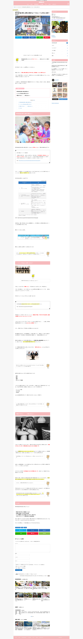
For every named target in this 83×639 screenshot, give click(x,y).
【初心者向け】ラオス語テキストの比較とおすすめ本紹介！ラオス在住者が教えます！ (60, 75)
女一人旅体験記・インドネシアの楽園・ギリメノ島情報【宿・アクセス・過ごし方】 (60, 69)
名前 (16, 553)
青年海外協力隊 (36, 4)
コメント (16, 543)
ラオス (46, 4)
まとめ (20, 108)
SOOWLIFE (41, 2)
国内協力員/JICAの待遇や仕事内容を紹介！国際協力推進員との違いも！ (59, 66)
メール (16, 557)
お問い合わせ (54, 4)
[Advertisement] (32, 46)
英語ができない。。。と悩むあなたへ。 (25, 106)
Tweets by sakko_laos (55, 103)
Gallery (50, 4)
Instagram (54, 36)
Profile (31, 4)
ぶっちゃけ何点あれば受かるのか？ (25, 104)
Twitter (33, 616)
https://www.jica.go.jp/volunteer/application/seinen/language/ (29, 160)
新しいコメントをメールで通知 (20, 566)
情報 (22, 527)
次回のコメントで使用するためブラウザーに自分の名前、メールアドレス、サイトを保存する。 (30, 564)
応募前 (26, 527)
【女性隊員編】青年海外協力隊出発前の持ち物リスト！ (60, 63)
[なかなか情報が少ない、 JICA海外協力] (65, 90)
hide (34, 100)
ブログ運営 (41, 4)
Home (28, 4)
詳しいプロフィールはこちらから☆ (57, 19)
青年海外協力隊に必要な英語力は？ (25, 102)
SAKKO (22, 610)
